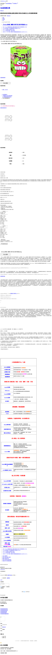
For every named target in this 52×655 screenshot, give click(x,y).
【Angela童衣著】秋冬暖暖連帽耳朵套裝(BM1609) (11, 28)
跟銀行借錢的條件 (5, 558)
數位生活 (8, 15)
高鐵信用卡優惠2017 (13, 293)
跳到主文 (2, 10)
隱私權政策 (31, 640)
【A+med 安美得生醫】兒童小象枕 (8, 30)
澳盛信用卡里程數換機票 (6, 560)
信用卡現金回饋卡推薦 (6, 557)
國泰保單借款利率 (3, 107)
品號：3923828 (5, 89)
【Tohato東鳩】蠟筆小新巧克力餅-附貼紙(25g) (14, 24)
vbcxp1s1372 (2, 569)
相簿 (3, 17)
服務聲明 (35, 640)
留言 (11, 575)
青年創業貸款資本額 (4, 610)
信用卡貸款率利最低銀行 (6, 559)
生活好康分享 (5, 8)
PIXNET (18, 640)
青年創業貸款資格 (3, 611)
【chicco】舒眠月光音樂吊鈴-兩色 (8, 29)
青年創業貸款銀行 (3, 612)
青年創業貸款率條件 (4, 608)
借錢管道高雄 (2, 276)
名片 (3, 20)
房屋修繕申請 (2, 77)
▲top (1, 579)
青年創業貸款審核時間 (4, 613)
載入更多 (2, 581)
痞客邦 (9, 575)
